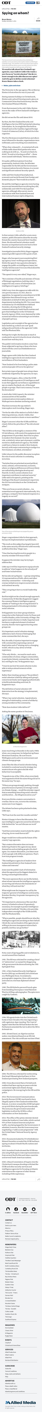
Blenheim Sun (9, 1250)
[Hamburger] (38, 2)
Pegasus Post (9, 1279)
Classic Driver (9, 1330)
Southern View (9, 1285)
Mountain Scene (10, 1303)
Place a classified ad (11, 1389)
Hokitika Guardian (10, 1258)
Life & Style (5, 9)
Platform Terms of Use (11, 1234)
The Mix (13, 9)
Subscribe (30, 3)
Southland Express (10, 1319)
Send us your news (10, 1225)
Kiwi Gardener (9, 1328)
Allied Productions (10, 1352)
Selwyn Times (9, 1287)
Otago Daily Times (10, 1247)
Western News (9, 1282)
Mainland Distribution (11, 1360)
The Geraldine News (11, 1271)
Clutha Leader (9, 1311)
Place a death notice (11, 1386)
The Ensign (8, 1317)
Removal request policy (12, 1239)
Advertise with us (10, 1383)
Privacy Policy (9, 1231)
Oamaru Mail (9, 1295)
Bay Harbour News (10, 1277)
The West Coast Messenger (13, 1261)
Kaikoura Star (9, 1253)
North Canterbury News (12, 1266)
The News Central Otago (12, 1306)
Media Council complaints (13, 1236)
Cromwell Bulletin (10, 1301)
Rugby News (9, 1336)
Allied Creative (9, 1355)
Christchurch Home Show (12, 1345)
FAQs (6, 1377)
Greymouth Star (10, 1255)
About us (7, 1228)
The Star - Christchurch (12, 1274)
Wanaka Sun (9, 1298)
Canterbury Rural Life (11, 1269)
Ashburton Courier (10, 1290)
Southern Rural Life (11, 1314)
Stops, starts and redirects (13, 1374)
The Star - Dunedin (10, 1309)
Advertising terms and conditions (15, 1391)
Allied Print (8, 1358)
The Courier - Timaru (11, 1293)
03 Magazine (9, 1333)
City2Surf (8, 1343)
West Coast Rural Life (11, 1263)
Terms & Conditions (11, 1371)
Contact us (8, 1223)
